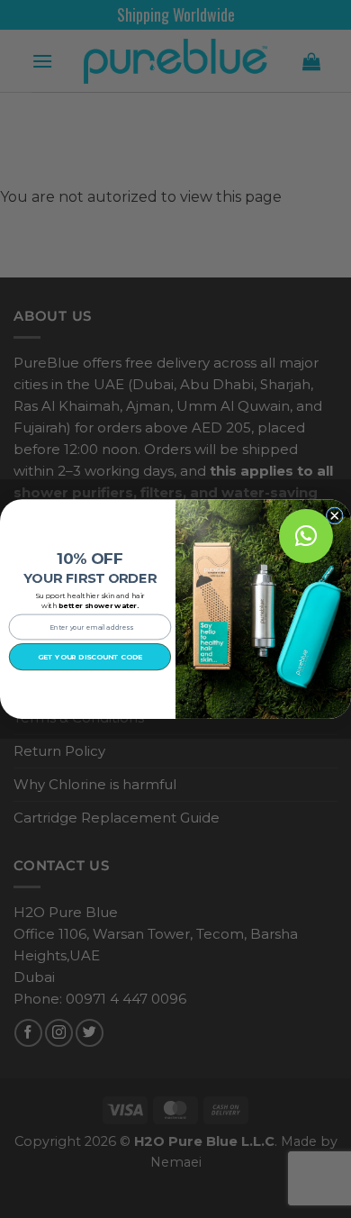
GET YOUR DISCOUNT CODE (90, 656)
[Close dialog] (334, 515)
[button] (306, 536)
